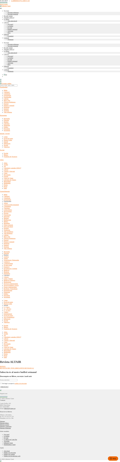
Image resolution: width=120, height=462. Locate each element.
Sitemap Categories (5, 426)
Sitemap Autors (4, 425)
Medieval (6, 270)
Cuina (5, 173)
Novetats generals (13, 14)
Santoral (6, 109)
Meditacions (7, 220)
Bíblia (5, 90)
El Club (10, 28)
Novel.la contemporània (11, 284)
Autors (2, 191)
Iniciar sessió (4, 4)
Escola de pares (8, 138)
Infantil (6, 142)
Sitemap (2, 421)
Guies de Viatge (8, 178)
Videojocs (7, 147)
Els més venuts (8, 16)
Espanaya (6, 267)
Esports (6, 176)
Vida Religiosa (8, 233)
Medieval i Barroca (9, 280)
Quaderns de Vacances (10, 156)
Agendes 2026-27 (9, 17)
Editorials (7, 191)
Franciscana (7, 215)
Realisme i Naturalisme (10, 289)
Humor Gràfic (8, 140)
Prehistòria (7, 273)
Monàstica (7, 223)
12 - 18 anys (7, 309)
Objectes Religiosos (9, 102)
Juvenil (6, 145)
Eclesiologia (7, 95)
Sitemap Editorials (5, 428)
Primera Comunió (9, 105)
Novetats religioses (13, 12)
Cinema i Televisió (9, 171)
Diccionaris (7, 175)
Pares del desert (8, 226)
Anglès (6, 164)
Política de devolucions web (12, 456)
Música (6, 155)
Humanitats (3, 115)
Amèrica (6, 257)
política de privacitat (21, 383)
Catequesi (7, 92)
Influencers (7, 143)
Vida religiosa (8, 112)
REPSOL (3, 366)
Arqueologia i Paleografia (11, 260)
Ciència (6, 170)
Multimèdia (7, 183)
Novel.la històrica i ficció (11, 285)
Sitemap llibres (4, 423)
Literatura (6, 123)
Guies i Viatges (8, 278)
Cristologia (7, 94)
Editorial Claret (8, 443)
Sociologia (7, 130)
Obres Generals (8, 225)
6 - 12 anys (7, 310)
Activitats (10, 31)
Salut (5, 188)
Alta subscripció (12, 21)
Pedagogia (7, 125)
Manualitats (7, 181)
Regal (5, 186)
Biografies (7, 118)
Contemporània (8, 263)
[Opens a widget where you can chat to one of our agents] (113, 458)
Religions (6, 107)
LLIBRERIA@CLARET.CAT (20, 1)
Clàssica (6, 277)
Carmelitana (7, 206)
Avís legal (7, 451)
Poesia (6, 185)
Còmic (6, 137)
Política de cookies (9, 454)
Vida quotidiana (8, 231)
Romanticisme (8, 290)
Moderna (6, 272)
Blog (9, 33)
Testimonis (7, 230)
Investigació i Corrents (10, 268)
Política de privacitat (10, 452)
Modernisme (7, 282)
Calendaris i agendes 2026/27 (12, 168)
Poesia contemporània (10, 287)
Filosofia (6, 120)
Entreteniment (8, 314)
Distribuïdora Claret (9, 444)
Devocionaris (8, 211)
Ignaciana (6, 216)
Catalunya (7, 262)
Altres (2, 160)
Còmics (6, 312)
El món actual (8, 265)
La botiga (10, 26)
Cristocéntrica (8, 210)
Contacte (6, 38)
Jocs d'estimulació (9, 317)
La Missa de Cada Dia (10, 439)
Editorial (6, 34)
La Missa (6, 19)
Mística (6, 221)
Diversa (6, 213)
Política (6, 127)
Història (6, 122)
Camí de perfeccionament (11, 205)
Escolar (2, 150)
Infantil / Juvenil (5, 133)
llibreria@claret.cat (9, 408)
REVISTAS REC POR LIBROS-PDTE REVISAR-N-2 (17, 368)
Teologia (6, 110)
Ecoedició (10, 36)
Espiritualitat (3, 87)
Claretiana (7, 208)
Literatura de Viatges (10, 180)
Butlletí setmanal (12, 29)
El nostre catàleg (6, 83)
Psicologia (7, 129)
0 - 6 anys (7, 307)
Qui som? (10, 24)
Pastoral (6, 104)
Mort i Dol (7, 100)
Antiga (6, 258)
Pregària (6, 228)
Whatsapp (10, 39)
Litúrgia (6, 99)
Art (5, 166)
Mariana (6, 218)
